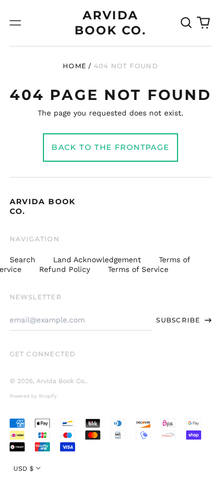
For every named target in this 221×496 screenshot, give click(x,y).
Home (74, 66)
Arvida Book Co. (61, 381)
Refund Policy (64, 269)
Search (22, 259)
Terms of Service (138, 269)
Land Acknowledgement (97, 259)
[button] (186, 23)
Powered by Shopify (33, 396)
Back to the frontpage (110, 147)
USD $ (23, 468)
